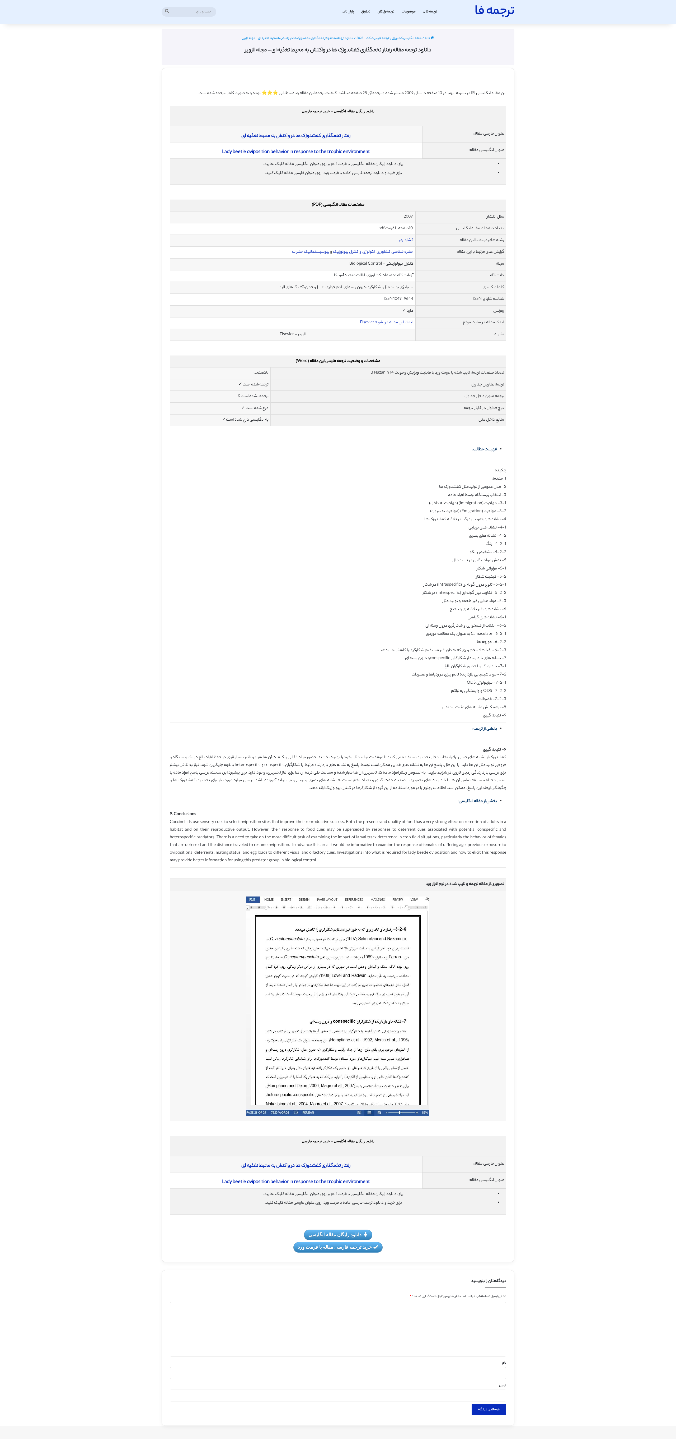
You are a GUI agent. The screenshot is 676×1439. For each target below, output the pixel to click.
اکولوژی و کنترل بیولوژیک (354, 252)
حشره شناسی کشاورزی (395, 252)
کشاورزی (406, 240)
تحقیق (365, 12)
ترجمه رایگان (386, 12)
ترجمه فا (431, 12)
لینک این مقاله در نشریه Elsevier (386, 322)
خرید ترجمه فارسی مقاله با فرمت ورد (335, 1247)
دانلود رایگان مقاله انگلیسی (335, 1234)
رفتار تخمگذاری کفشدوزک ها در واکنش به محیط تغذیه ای (296, 136)
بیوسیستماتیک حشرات (310, 252)
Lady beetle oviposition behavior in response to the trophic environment (296, 152)
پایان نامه (348, 12)
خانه (428, 38)
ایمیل (502, 1385)
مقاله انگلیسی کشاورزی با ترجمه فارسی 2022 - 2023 (388, 38)
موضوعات (409, 12)
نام (504, 1363)
